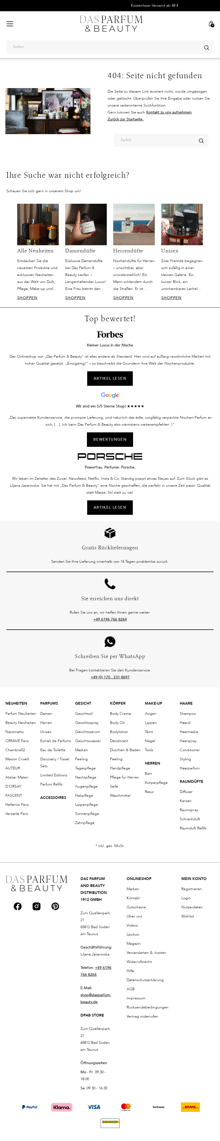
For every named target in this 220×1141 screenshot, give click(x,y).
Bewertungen (110, 439)
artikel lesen (110, 378)
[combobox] (110, 47)
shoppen (27, 297)
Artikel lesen (110, 507)
